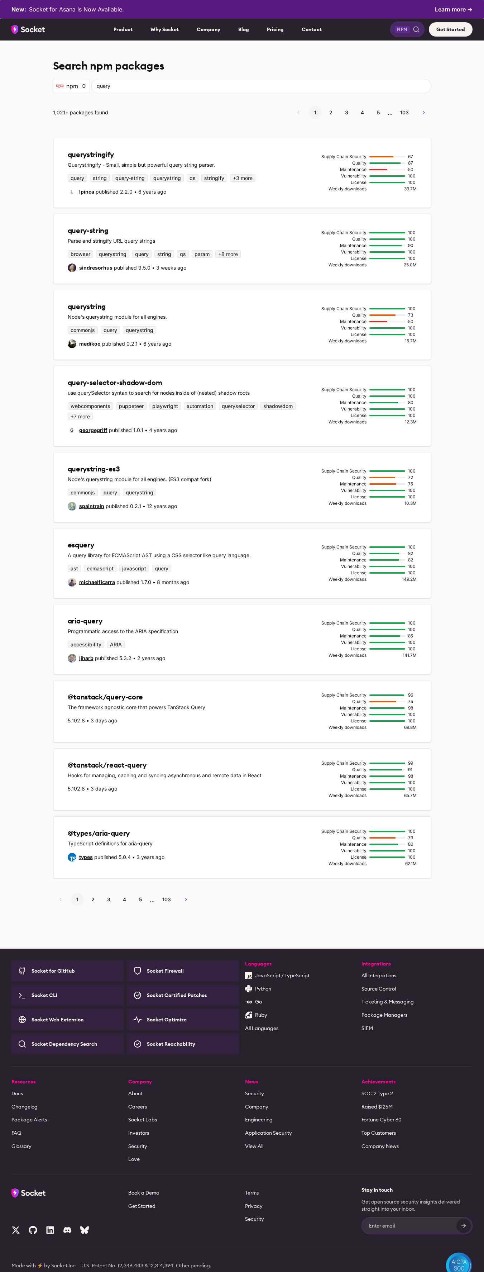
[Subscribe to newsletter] (463, 1226)
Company (208, 29)
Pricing (275, 29)
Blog (243, 29)
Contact (312, 29)
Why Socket (164, 29)
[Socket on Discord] (67, 1230)
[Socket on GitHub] (33, 1230)
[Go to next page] (423, 112)
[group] (81, 192)
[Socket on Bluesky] (84, 1230)
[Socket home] (28, 29)
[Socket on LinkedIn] (50, 1230)
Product (123, 29)
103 (404, 112)
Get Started (450, 29)
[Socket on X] (15, 1230)
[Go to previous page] (298, 112)
